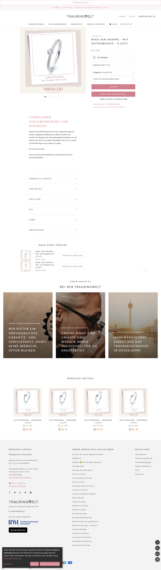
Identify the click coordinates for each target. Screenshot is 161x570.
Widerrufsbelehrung (143, 466)
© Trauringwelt (17, 511)
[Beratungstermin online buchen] (157, 559)
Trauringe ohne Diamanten (82, 470)
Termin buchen (80, 3)
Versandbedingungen (143, 462)
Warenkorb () (147, 16)
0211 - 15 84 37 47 (18, 483)
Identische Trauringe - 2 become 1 (85, 525)
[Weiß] (24, 429)
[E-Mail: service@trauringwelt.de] (157, 554)
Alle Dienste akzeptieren (50, 564)
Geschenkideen (57, 24)
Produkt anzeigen (73, 255)
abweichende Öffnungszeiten (20, 477)
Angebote (77, 24)
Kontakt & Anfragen (18, 486)
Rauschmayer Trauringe (81, 545)
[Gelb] (27, 429)
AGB (137, 470)
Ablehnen (34, 564)
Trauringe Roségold (79, 529)
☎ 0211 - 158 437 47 (120, 24)
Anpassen (7, 564)
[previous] (6, 407)
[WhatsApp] (157, 542)
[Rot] (31, 429)
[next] (154, 407)
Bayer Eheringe (78, 498)
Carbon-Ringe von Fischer (82, 478)
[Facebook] (10, 492)
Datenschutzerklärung (143, 458)
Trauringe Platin (78, 466)
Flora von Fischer (78, 474)
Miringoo (97, 36)
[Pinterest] (25, 492)
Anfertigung (36, 230)
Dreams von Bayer (79, 509)
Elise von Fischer (78, 482)
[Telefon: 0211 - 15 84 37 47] (157, 548)
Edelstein (35, 199)
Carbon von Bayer (79, 502)
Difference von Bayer (80, 506)
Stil (31, 209)
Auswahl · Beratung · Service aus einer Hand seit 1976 (80, 7)
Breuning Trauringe (79, 513)
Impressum (139, 474)
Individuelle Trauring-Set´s (82, 541)
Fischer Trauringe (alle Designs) (84, 494)
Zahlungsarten (140, 454)
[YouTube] (31, 492)
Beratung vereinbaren (113, 94)
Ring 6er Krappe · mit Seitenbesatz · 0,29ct (46, 265)
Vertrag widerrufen (18, 530)
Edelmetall (36, 189)
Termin (14, 463)
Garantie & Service (40, 179)
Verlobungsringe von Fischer (83, 486)
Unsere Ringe (36, 24)
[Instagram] (20, 492)
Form (32, 220)
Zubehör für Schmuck (80, 533)
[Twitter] (15, 492)
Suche (132, 16)
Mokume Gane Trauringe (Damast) (85, 521)
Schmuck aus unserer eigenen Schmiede (87, 454)
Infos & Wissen (96, 24)
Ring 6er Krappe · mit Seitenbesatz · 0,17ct (46, 254)
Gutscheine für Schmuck (81, 537)
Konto (122, 16)
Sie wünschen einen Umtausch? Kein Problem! (108, 107)
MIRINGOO (76, 458)
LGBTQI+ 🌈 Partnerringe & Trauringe (86, 462)
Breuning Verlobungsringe (82, 517)
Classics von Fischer (80, 490)
